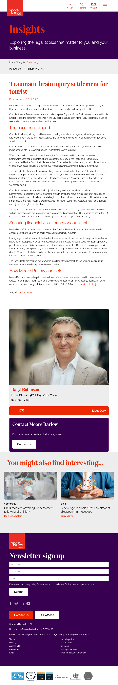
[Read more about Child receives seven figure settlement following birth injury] (30, 497)
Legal (11, 652)
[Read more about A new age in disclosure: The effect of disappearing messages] (87, 497)
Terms (12, 639)
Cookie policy (67, 639)
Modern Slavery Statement (73, 652)
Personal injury (25, 292)
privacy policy (30, 584)
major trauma (69, 277)
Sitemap (65, 646)
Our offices (47, 615)
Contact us (24, 444)
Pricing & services (69, 649)
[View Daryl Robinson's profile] (59, 347)
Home (12, 62)
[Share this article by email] (37, 68)
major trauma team (35, 121)
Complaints (66, 642)
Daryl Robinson (16, 99)
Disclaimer (14, 649)
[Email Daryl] (21, 410)
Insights (21, 62)
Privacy (12, 642)
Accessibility (15, 646)
